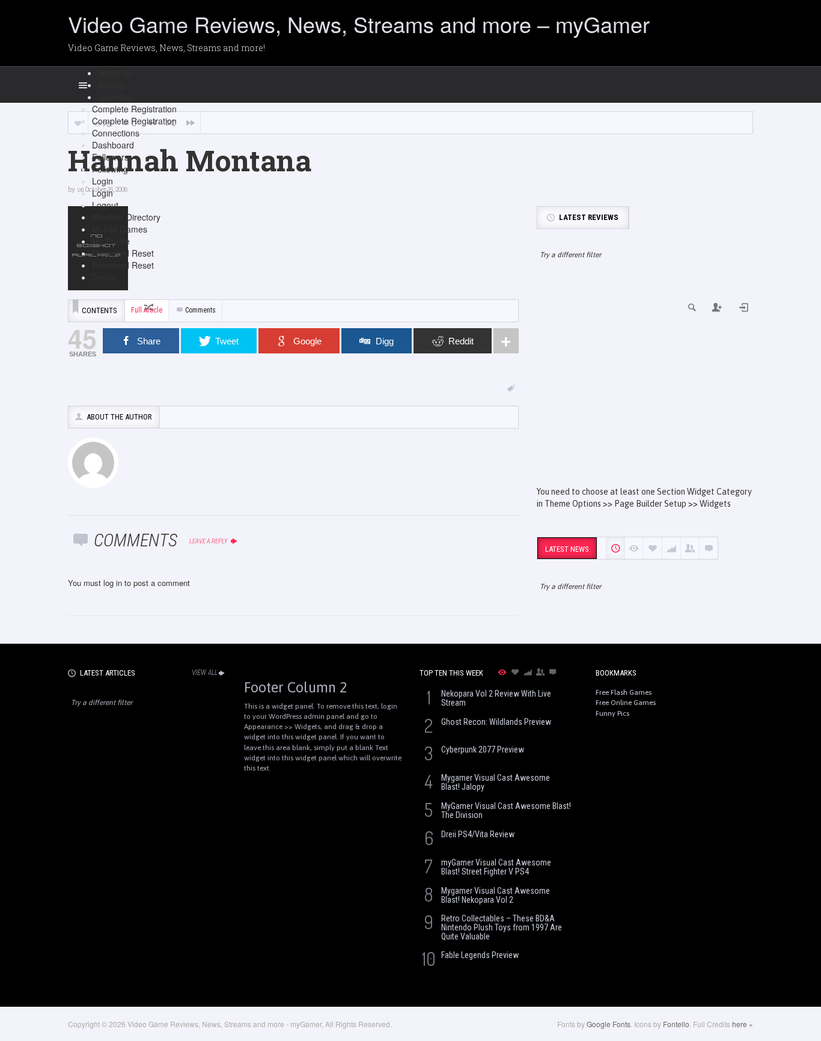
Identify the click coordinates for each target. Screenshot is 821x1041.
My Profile (111, 241)
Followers (110, 157)
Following (110, 169)
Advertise (115, 97)
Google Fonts (608, 1024)
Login (102, 181)
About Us (115, 73)
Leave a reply (209, 541)
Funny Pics (612, 713)
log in (112, 582)
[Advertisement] (645, 383)
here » (742, 1024)
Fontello (676, 1024)
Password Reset (123, 253)
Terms (104, 277)
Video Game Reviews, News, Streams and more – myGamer (359, 23)
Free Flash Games (624, 692)
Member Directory (126, 217)
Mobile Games (119, 229)
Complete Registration (134, 109)
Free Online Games (626, 702)
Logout (105, 205)
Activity (111, 85)
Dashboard (113, 145)
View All (205, 672)
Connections (115, 133)
